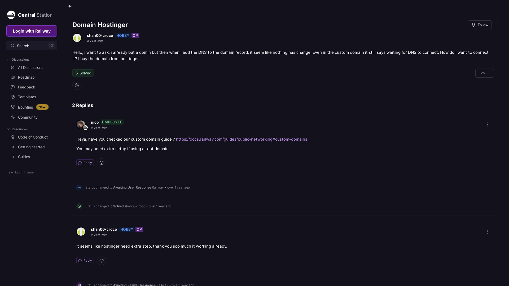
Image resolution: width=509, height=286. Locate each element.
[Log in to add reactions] (76, 85)
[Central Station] (10, 13)
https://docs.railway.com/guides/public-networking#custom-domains (241, 139)
